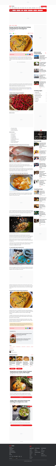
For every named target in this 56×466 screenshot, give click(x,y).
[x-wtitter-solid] (30, 54)
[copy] (32, 54)
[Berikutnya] (33, 399)
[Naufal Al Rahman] (10, 352)
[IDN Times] (11, 6)
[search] (39, 6)
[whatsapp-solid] (26, 54)
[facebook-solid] (28, 54)
